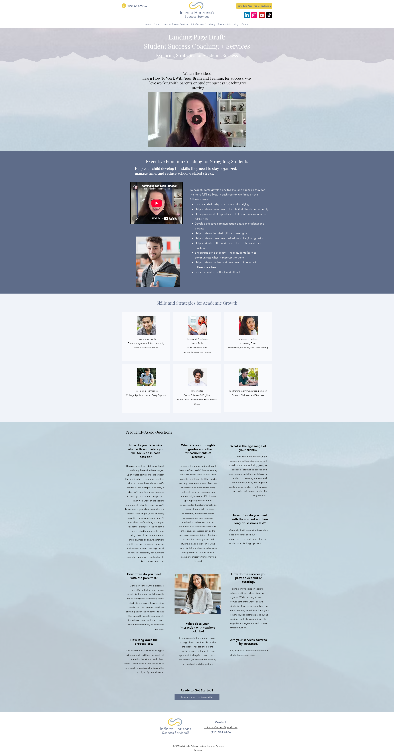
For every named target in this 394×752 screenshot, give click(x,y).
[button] (242, 143)
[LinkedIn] (247, 15)
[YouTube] (262, 15)
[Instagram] (254, 15)
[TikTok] (269, 15)
